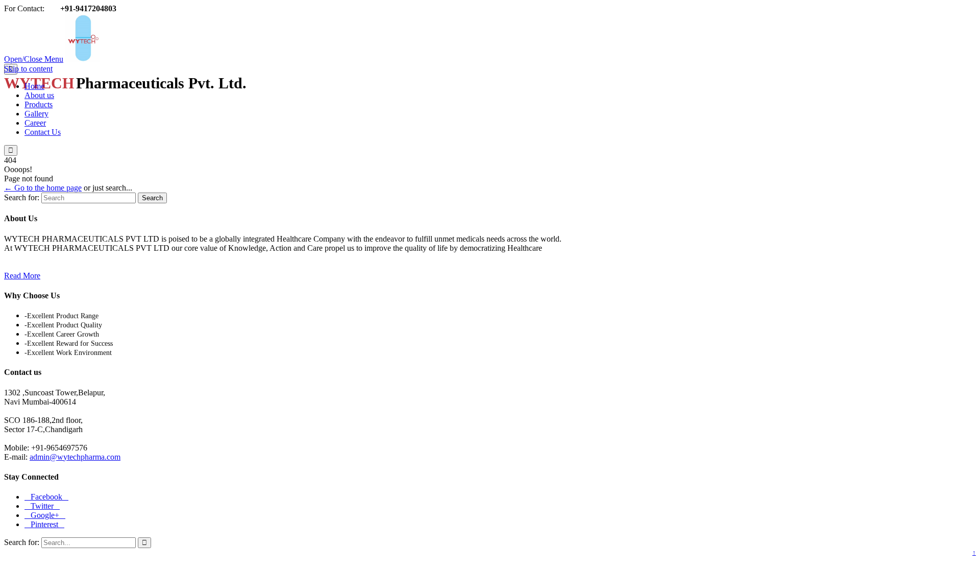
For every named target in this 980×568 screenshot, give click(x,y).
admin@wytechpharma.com (75, 457)
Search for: (21, 197)
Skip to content (28, 68)
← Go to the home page (43, 187)
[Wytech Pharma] (172, 59)
